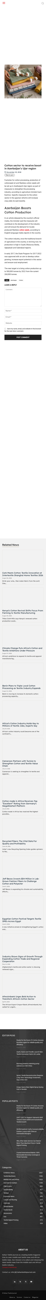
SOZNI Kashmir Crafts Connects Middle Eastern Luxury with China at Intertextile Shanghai (30, 1131)
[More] (39, 103)
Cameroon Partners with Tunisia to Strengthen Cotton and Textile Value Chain (20, 763)
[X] (19, 103)
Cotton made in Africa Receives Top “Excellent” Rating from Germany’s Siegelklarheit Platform (19, 803)
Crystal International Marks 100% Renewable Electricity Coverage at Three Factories (28, 1155)
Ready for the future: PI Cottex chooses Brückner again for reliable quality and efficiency (30, 1042)
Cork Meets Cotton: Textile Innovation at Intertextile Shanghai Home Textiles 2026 (22, 574)
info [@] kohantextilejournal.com (23, 1272)
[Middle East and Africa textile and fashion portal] (23, 1238)
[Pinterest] (24, 103)
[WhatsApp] (29, 103)
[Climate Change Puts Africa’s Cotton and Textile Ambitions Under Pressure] (23, 635)
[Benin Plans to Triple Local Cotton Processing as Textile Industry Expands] (23, 673)
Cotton (21, 280)
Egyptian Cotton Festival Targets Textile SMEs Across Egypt (21, 920)
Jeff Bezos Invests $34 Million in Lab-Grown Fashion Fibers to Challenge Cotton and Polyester (20, 881)
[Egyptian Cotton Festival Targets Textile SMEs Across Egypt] (23, 906)
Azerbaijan (14, 280)
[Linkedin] (34, 103)
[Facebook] (14, 103)
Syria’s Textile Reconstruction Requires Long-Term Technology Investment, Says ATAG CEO (30, 1077)
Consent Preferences (9, 1267)
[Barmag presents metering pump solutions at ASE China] (8, 1067)
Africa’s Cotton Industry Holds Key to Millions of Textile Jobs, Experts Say (20, 724)
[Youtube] (31, 1282)
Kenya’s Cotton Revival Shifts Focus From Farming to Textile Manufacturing (22, 611)
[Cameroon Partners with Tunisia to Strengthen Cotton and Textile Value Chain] (23, 748)
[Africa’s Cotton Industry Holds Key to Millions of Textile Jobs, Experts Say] (23, 711)
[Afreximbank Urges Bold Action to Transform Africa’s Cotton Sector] (23, 984)
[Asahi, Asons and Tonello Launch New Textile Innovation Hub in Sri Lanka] (8, 1055)
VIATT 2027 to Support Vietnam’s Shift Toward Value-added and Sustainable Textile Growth (30, 1120)
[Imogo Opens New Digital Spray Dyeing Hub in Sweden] (8, 1090)
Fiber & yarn (10, 175)
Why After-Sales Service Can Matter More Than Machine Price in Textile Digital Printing (29, 1143)
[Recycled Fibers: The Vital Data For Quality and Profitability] (23, 828)
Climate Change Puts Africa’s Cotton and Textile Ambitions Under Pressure (22, 649)
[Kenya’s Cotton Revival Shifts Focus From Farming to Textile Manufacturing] (23, 598)
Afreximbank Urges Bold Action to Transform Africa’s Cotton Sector (19, 997)
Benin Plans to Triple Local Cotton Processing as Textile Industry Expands (21, 686)
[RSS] (20, 1282)
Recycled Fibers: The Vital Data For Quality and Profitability (19, 842)
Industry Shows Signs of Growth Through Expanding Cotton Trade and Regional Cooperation (22, 959)
